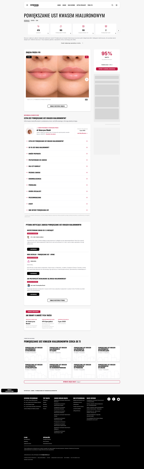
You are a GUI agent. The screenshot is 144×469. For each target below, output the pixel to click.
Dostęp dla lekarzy (47, 439)
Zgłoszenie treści (27, 443)
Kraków (44, 402)
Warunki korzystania (28, 459)
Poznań (44, 408)
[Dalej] (118, 30)
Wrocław (45, 404)
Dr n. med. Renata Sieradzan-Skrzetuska (32, 406)
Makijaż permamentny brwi (79, 400)
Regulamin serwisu (42, 457)
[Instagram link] (108, 399)
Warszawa (45, 400)
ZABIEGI (59, 5)
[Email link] (118, 399)
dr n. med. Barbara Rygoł (29, 404)
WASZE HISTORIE (71, 5)
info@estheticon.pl (45, 454)
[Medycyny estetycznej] (34, 5)
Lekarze (33, 20)
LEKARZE (64, 5)
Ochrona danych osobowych (30, 457)
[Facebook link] (113, 399)
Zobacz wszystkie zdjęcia (57, 106)
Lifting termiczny (76, 410)
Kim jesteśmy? (27, 439)
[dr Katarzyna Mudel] (30, 131)
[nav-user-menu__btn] (116, 5)
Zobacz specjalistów (9, 390)
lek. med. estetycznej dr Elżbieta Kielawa (32, 402)
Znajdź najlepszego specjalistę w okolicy (71, 43)
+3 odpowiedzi (33, 294)
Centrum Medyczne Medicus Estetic (31, 408)
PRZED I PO (90, 5)
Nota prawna (66, 457)
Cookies (48, 457)
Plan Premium (46, 441)
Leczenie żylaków (77, 408)
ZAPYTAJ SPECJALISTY (81, 5)
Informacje (27, 20)
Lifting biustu (76, 404)
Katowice (45, 406)
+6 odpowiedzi (33, 273)
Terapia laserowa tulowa (78, 406)
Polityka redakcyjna (75, 457)
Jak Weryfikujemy (82, 133)
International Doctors (47, 443)
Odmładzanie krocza (77, 402)
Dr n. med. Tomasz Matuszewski (30, 400)
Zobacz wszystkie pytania (57, 300)
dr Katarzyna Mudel (44, 130)
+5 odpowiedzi (33, 249)
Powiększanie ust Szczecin (59, 421)
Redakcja (26, 441)
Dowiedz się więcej (51, 134)
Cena (37, 20)
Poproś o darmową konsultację (107, 69)
